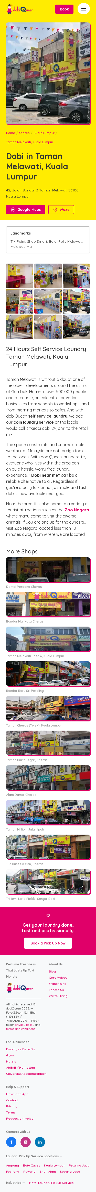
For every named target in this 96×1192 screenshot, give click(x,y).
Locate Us (56, 990)
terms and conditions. (21, 1029)
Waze (61, 209)
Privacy (11, 1106)
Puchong (12, 1171)
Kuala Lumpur (44, 133)
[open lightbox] (19, 276)
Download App (17, 1094)
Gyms (10, 1055)
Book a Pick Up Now (48, 943)
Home (10, 133)
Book (64, 9)
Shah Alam (48, 1171)
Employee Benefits (20, 1049)
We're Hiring (58, 996)
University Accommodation (26, 1074)
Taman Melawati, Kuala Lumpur (29, 142)
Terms (10, 1112)
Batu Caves (31, 1165)
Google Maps (26, 209)
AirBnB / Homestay (20, 1067)
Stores (24, 133)
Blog (52, 971)
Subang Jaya (70, 1171)
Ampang (12, 1165)
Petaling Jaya (79, 1165)
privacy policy (25, 1025)
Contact (12, 1100)
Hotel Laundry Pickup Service (51, 1183)
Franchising (57, 984)
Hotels (11, 1061)
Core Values (58, 977)
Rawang (29, 1171)
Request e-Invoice (20, 1118)
